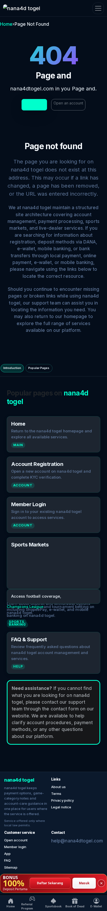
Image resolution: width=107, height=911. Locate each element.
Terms (56, 793)
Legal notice (61, 807)
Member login (15, 847)
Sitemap (10, 867)
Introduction (12, 368)
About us (58, 787)
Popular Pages (38, 368)
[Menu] (98, 8)
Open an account (68, 103)
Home (6, 24)
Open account (16, 840)
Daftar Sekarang (50, 883)
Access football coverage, (36, 596)
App (7, 853)
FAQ (7, 860)
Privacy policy (62, 800)
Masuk (84, 883)
